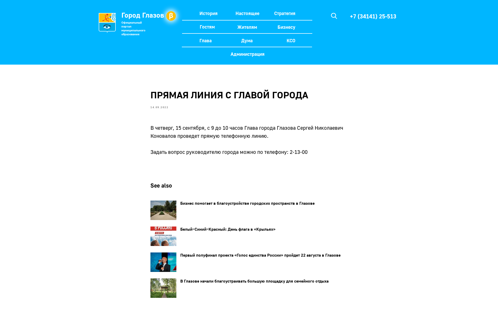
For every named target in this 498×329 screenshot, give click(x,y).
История (208, 13)
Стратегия (284, 13)
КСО (291, 40)
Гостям (207, 27)
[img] (334, 16)
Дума (247, 40)
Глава (205, 40)
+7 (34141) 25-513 (373, 16)
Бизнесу (286, 27)
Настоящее (247, 13)
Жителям (247, 27)
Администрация (248, 54)
